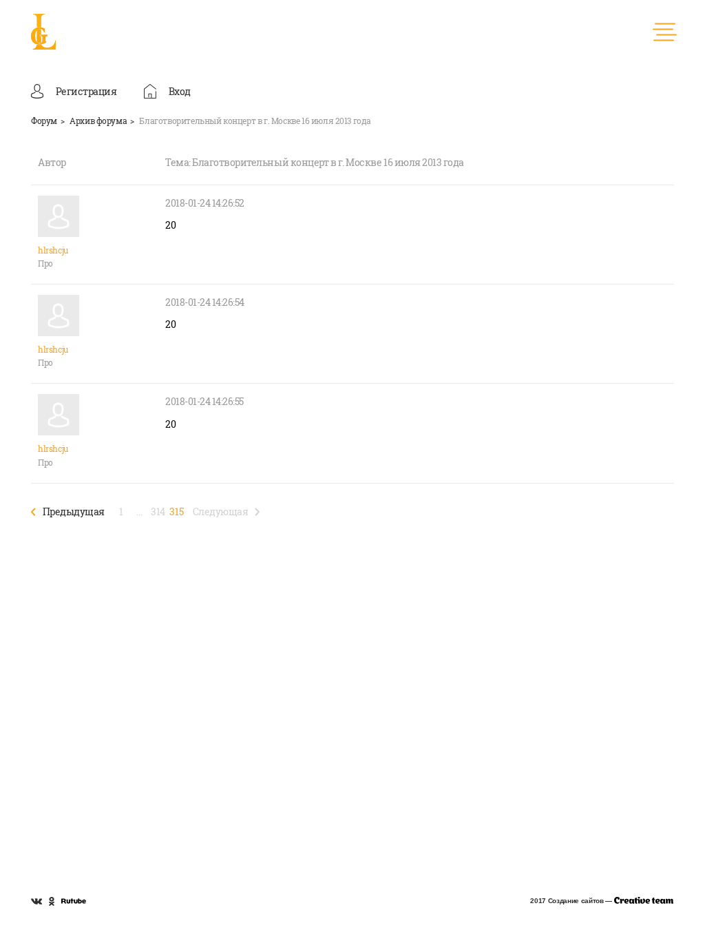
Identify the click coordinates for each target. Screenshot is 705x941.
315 (176, 511)
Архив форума (98, 120)
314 (158, 511)
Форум (44, 120)
